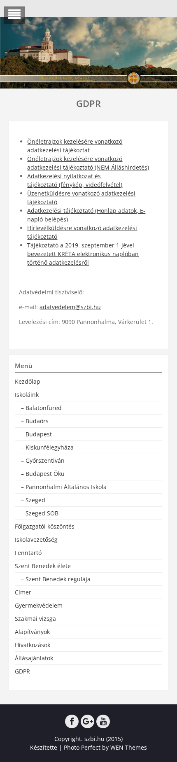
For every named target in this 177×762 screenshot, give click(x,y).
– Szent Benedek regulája (56, 579)
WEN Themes (128, 747)
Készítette (43, 747)
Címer (23, 592)
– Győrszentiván (43, 460)
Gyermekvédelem (39, 605)
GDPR (22, 671)
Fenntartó (28, 553)
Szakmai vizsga (35, 618)
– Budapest (36, 434)
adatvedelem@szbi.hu (70, 307)
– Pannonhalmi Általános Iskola (64, 487)
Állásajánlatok (34, 658)
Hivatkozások (32, 645)
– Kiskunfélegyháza (47, 447)
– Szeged (33, 500)
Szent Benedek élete (43, 566)
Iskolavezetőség (36, 539)
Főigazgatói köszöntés (45, 526)
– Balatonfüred (41, 408)
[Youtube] (103, 721)
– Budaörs (35, 421)
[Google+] (87, 721)
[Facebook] (72, 721)
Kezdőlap (27, 381)
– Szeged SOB (39, 513)
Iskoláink (27, 394)
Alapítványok (32, 632)
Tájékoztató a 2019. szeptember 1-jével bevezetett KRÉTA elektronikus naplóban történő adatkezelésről (83, 253)
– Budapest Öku (43, 474)
